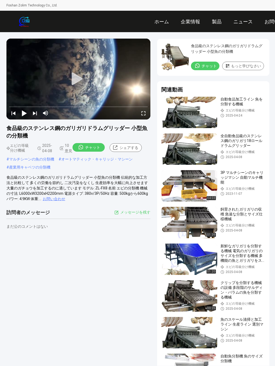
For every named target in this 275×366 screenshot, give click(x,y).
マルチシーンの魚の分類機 (31, 159)
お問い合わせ (54, 199)
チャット (92, 147)
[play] (78, 79)
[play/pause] (24, 113)
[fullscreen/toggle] (143, 113)
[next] (35, 113)
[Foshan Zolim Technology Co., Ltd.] (24, 21)
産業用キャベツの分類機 (29, 167)
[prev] (13, 113)
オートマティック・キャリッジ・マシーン (97, 159)
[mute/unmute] (45, 113)
